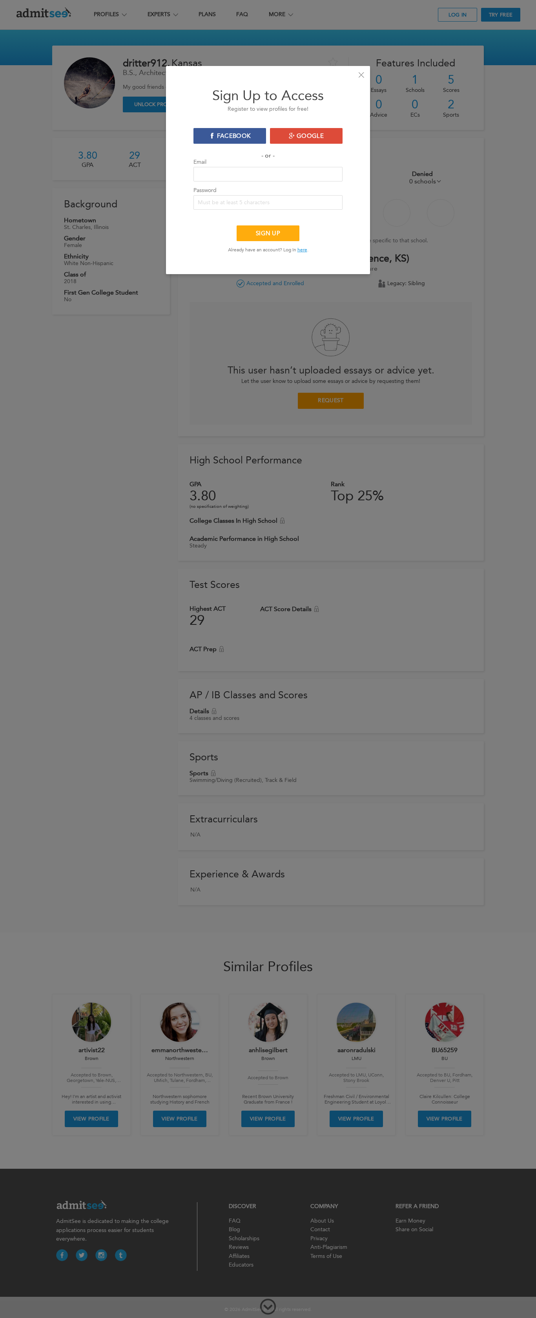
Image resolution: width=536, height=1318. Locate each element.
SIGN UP (268, 233)
